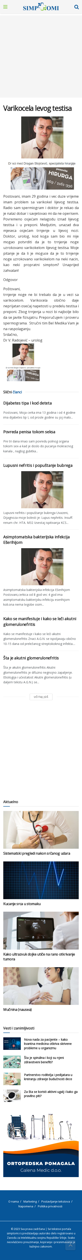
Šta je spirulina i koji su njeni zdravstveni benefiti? (44, 1060)
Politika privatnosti (50, 1206)
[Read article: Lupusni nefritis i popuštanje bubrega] (41, 489)
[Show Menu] (5, 6)
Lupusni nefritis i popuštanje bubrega (38, 465)
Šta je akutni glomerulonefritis (31, 657)
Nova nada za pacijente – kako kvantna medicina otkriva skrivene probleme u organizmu (48, 1043)
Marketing (30, 1201)
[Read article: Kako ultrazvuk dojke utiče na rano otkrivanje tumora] (41, 931)
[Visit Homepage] (41, 6)
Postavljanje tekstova (55, 1201)
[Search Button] (76, 6)
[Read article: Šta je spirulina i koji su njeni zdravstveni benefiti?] (12, 1062)
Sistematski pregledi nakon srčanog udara (36, 853)
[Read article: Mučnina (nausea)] (41, 986)
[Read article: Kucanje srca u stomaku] (41, 880)
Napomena (25, 1206)
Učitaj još (41, 696)
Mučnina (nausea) (17, 1009)
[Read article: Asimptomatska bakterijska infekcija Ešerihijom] (41, 566)
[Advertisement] (41, 56)
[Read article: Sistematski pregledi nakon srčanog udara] (41, 830)
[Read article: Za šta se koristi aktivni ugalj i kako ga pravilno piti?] (12, 1096)
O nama (13, 1201)
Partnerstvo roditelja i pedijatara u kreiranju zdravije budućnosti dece (48, 1077)
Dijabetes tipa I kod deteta (27, 403)
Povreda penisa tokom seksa (29, 431)
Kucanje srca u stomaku (22, 903)
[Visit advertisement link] (41, 1145)
